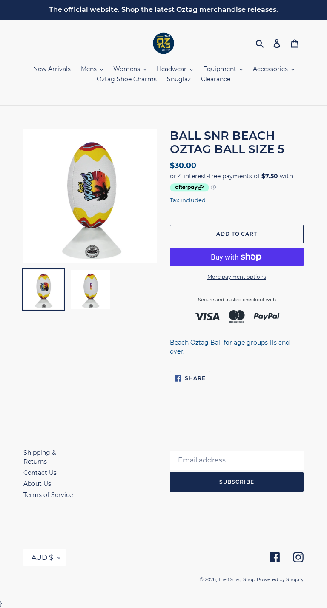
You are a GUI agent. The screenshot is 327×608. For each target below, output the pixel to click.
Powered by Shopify (280, 579)
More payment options (236, 277)
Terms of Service (48, 495)
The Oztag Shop (236, 579)
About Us (37, 484)
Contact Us (40, 473)
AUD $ (42, 558)
